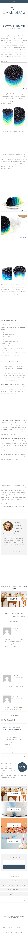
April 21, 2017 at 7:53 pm (17, 677)
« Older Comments (14, 715)
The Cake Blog (14, 10)
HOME (4, 927)
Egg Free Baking (14, 894)
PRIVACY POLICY (21, 927)
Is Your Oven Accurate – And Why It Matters (14, 885)
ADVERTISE (11, 927)
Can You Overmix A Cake (14, 889)
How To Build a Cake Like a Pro (14, 881)
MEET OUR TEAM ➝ (9, 777)
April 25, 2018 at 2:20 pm (17, 698)
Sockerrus (11, 59)
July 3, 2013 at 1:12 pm (16, 630)
